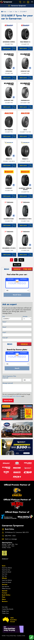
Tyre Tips (4, 576)
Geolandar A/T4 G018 (8, 248)
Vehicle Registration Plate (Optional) (9, 377)
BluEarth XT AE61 (9, 219)
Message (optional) (7, 383)
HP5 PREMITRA (9, 129)
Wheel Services (6, 588)
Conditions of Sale (21, 635)
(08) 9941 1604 (10, 536)
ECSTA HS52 (9, 71)
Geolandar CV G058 (25, 248)
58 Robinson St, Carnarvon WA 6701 (17, 532)
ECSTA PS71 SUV (25, 71)
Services (4, 584)
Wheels (4, 578)
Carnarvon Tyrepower (18, 5)
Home (4, 11)
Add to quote (6, 48)
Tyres (3, 566)
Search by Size (6, 570)
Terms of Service (16, 396)
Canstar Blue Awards (7, 609)
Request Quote (8, 400)
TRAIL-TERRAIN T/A (25, 42)
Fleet (3, 597)
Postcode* (5, 338)
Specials (4, 591)
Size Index (5, 607)
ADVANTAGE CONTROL (9, 42)
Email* (4, 332)
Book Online (6, 595)
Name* (4, 322)
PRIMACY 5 (25, 159)
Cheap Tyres (5, 613)
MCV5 (25, 129)
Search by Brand (6, 572)
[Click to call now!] (20, 2)
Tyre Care (4, 574)
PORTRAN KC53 (25, 100)
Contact (4, 593)
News (4, 599)
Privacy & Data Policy (11, 635)
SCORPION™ (8, 188)
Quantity (25, 316)
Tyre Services (5, 586)
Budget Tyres (5, 611)
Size (3, 316)
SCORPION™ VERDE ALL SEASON (25, 189)
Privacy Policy (5, 396)
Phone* (4, 327)
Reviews (5, 601)
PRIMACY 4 (9, 159)
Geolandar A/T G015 (25, 219)
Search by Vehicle (7, 568)
